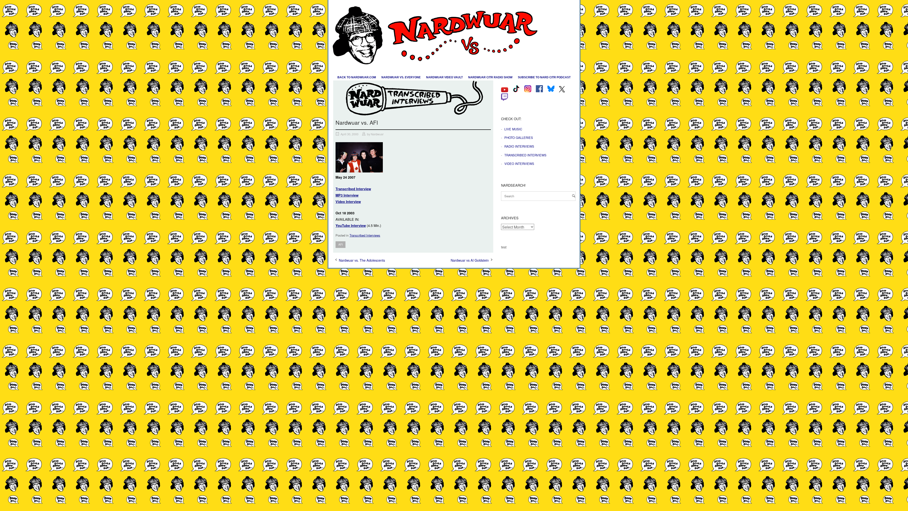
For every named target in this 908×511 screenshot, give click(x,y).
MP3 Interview (347, 195)
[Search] (574, 195)
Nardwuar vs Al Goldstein (470, 260)
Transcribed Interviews (364, 235)
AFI (340, 244)
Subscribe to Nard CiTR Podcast (544, 77)
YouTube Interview (351, 225)
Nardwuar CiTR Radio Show (490, 77)
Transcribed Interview (353, 188)
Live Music (513, 129)
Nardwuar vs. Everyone (401, 77)
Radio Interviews (519, 146)
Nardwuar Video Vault (444, 77)
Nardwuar (377, 134)
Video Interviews (519, 163)
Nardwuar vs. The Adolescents (362, 260)
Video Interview (348, 201)
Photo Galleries (518, 137)
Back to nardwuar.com (356, 77)
